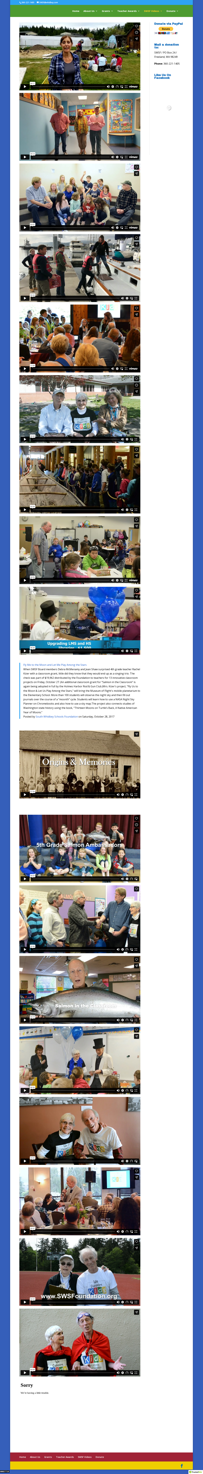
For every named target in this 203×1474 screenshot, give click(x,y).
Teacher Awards (127, 11)
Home (75, 11)
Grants (106, 11)
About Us (89, 11)
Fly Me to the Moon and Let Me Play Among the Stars (55, 665)
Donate (171, 11)
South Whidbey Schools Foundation (57, 716)
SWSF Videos (151, 11)
